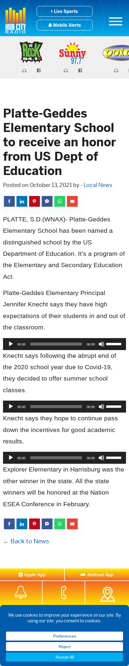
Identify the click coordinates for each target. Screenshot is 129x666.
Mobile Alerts (66, 25)
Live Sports (65, 11)
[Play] (11, 344)
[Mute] (101, 344)
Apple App (35, 574)
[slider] (114, 343)
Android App (100, 574)
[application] (64, 344)
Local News (98, 185)
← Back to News (26, 541)
